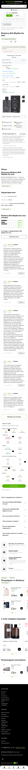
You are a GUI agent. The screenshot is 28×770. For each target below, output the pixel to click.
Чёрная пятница (5, 712)
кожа (15, 203)
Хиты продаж (4, 731)
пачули (12, 203)
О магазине (4, 695)
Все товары (5, 582)
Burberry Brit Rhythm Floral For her (16, 588)
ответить (21, 273)
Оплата (3, 693)
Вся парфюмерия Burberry (9, 39)
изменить (24, 59)
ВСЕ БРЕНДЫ (7, 24)
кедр (2, 205)
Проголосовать (14, 486)
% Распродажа (5, 716)
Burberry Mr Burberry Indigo (16, 601)
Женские (12, 577)
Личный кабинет (5, 743)
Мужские (4, 577)
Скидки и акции (5, 697)
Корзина (3, 741)
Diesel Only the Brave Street (16, 665)
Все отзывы (23, 133)
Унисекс (3, 727)
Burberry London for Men (10, 641)
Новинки (3, 718)
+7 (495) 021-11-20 (7, 747)
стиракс (10, 205)
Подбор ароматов (5, 733)
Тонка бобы (21, 203)
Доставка (3, 691)
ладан (6, 205)
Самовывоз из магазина (7, 71)
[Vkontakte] (2, 759)
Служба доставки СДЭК (7, 75)
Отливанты (4, 714)
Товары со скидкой (6, 729)
